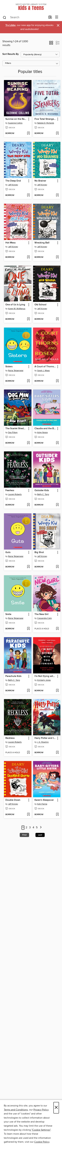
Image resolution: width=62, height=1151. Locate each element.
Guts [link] (7, 552)
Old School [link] (40, 304)
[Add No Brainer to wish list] (57, 195)
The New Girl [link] (41, 614)
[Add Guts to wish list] (28, 567)
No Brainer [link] (40, 180)
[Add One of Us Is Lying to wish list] (28, 319)
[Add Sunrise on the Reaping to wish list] (28, 133)
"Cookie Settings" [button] (41, 1129)
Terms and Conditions (16, 1109)
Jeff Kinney (13, 185)
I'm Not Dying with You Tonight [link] (45, 676)
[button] (51, 43)
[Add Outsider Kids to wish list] (57, 505)
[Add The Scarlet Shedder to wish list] (28, 443)
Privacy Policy (40, 1109)
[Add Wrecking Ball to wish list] (57, 257)
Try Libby (10, 25)
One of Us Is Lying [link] (15, 304)
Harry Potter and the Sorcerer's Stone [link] (45, 738)
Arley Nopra (42, 432)
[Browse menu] (57, 17)
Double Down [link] (12, 800)
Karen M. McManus (16, 308)
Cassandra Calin (44, 618)
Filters (8, 63)
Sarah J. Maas (43, 370)
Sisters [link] (9, 366)
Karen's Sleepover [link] (44, 800)
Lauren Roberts (15, 494)
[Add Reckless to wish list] (28, 753)
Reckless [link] (10, 738)
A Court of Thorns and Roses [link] (45, 366)
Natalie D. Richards (45, 123)
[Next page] (41, 827)
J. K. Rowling (42, 742)
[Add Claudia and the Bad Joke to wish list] (57, 443)
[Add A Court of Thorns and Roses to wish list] (57, 381)
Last (40, 835)
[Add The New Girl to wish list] (57, 629)
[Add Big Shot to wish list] (57, 567)
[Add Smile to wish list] (28, 629)
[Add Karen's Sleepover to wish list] (57, 815)
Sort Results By (10, 54)
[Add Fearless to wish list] (28, 505)
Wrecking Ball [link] (41, 242)
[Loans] (50, 18)
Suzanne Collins (15, 123)
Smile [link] (8, 614)
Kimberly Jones (44, 680)
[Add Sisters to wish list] (28, 381)
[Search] (4, 17)
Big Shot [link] (39, 552)
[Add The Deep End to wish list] (28, 195)
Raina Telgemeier (15, 370)
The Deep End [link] (13, 180)
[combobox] (24, 17)
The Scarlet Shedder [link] (16, 428)
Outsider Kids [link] (41, 490)
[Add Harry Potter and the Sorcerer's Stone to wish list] (57, 753)
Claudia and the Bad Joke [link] (45, 428)
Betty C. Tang (43, 494)
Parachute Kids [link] (13, 676)
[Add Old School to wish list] (57, 319)
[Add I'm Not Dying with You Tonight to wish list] (57, 691)
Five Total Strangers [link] (45, 119)
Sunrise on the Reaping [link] (16, 119)
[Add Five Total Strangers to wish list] (57, 133)
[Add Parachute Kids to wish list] (28, 691)
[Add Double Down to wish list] (28, 815)
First (24, 835)
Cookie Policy (41, 1141)
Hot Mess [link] (10, 242)
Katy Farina (42, 804)
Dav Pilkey (12, 432)
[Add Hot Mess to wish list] (28, 257)
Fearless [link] (9, 490)
